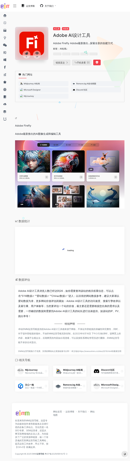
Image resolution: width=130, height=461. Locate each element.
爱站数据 (42, 295)
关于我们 (82, 411)
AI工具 (56, 29)
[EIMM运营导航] (22, 414)
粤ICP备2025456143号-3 (56, 454)
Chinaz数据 (58, 295)
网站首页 (57, 411)
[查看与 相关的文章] (16, 118)
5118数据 (27, 295)
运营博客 (69, 411)
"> (80, 62)
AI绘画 (65, 29)
